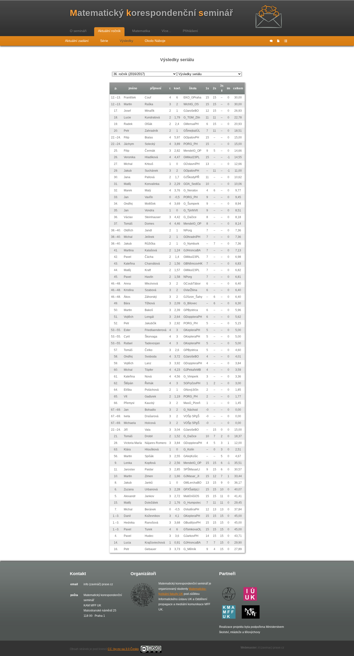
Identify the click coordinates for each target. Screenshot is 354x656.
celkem (238, 88)
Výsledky (126, 41)
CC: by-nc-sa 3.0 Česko (123, 649)
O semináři (78, 31)
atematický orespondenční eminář (151, 13)
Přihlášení (190, 31)
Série (104, 41)
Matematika (141, 31)
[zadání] (278, 41)
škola (193, 88)
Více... (166, 31)
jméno (133, 88)
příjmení (155, 88)
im (228, 88)
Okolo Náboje (155, 41)
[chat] (271, 41)
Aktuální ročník (109, 31)
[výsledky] (285, 41)
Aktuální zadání (77, 41)
